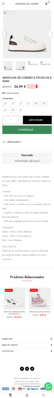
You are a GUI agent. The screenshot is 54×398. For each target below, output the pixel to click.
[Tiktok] (32, 369)
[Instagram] (27, 369)
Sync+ (37, 383)
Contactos (8, 351)
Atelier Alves (34, 381)
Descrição (27, 155)
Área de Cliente (10, 345)
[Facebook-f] (22, 369)
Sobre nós (7, 338)
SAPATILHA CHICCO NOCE (39, 312)
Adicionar (36, 120)
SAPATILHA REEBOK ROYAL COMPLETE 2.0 (14, 313)
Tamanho (7, 98)
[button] (48, 3)
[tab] (27, 155)
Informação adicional (27, 161)
